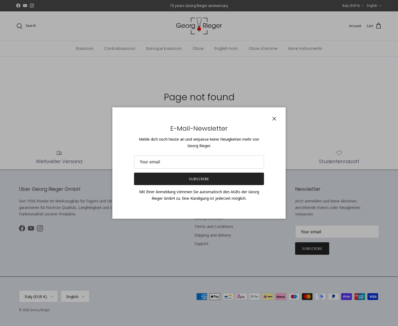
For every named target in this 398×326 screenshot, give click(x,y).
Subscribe (199, 178)
